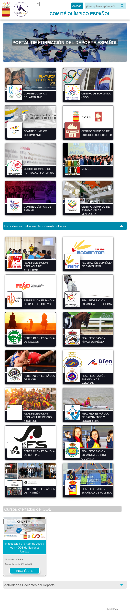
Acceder (77, 6)
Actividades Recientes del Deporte (29, 584)
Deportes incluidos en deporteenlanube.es (35, 226)
